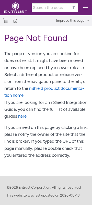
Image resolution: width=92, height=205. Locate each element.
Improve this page (70, 20)
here (22, 116)
